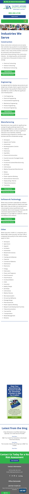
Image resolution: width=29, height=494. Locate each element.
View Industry (8, 71)
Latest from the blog (14, 428)
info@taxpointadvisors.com (16, 472)
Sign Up (6, 493)
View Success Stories (8, 74)
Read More (14, 436)
